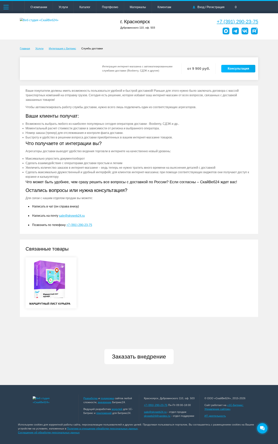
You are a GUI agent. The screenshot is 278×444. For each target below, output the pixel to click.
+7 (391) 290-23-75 (237, 21)
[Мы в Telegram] (235, 31)
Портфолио (110, 7)
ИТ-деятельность (215, 415)
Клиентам (164, 7)
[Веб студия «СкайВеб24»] (48, 400)
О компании (38, 7)
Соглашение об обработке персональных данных (49, 432)
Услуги (63, 7)
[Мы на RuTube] (254, 31)
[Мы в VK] (245, 31)
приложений (104, 413)
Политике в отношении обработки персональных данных (102, 428)
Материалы (138, 7)
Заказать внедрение (139, 356)
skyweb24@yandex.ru (157, 415)
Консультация (238, 68)
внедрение (104, 402)
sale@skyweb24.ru (72, 215)
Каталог (84, 7)
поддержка (107, 398)
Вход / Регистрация (210, 7)
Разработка (90, 398)
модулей (117, 409)
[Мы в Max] (226, 31)
